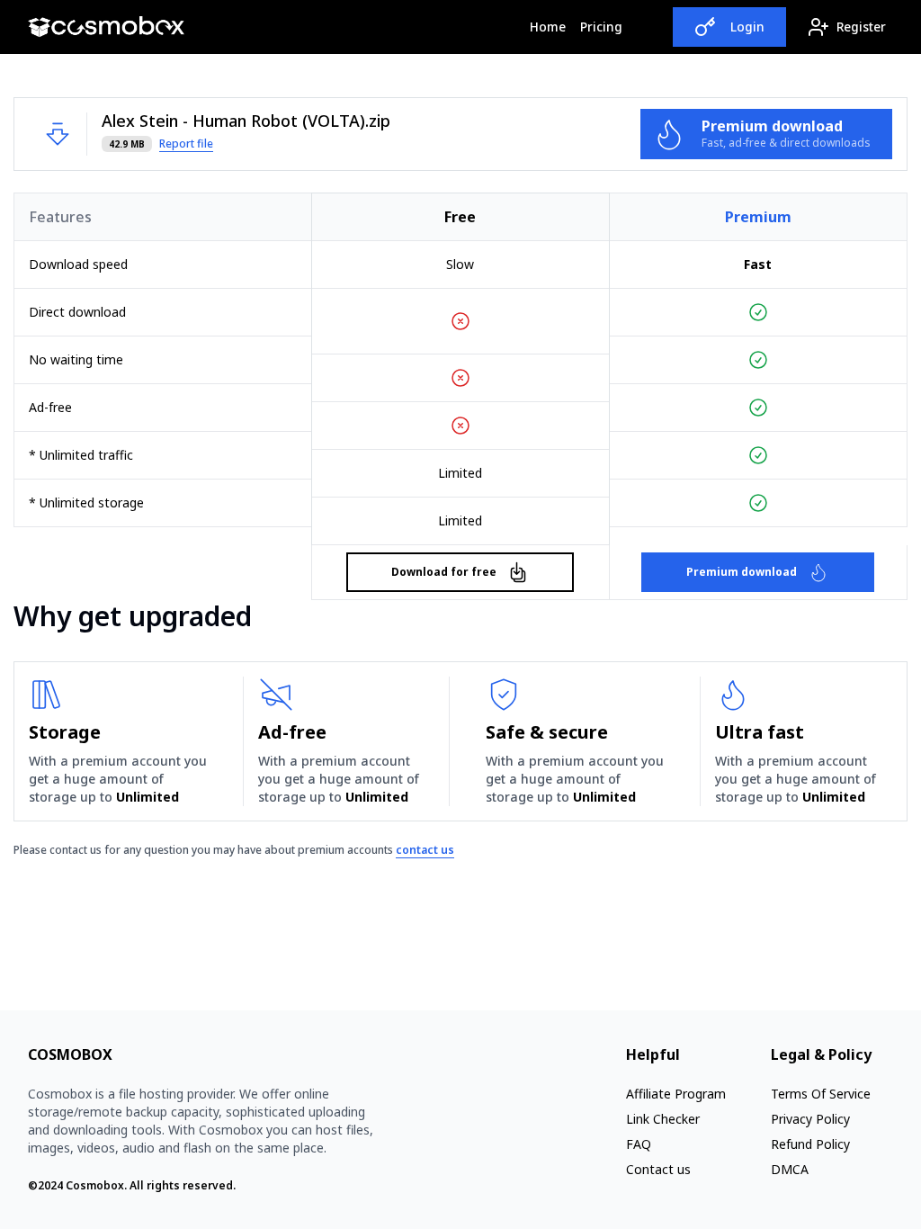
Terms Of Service (821, 1093)
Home (551, 26)
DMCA (790, 1169)
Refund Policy (810, 1144)
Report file (186, 144)
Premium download (741, 571)
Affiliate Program (676, 1093)
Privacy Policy (810, 1118)
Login (747, 26)
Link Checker (663, 1118)
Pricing (601, 26)
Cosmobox (95, 1185)
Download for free (443, 571)
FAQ (638, 1144)
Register (861, 26)
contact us (425, 849)
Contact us (658, 1169)
